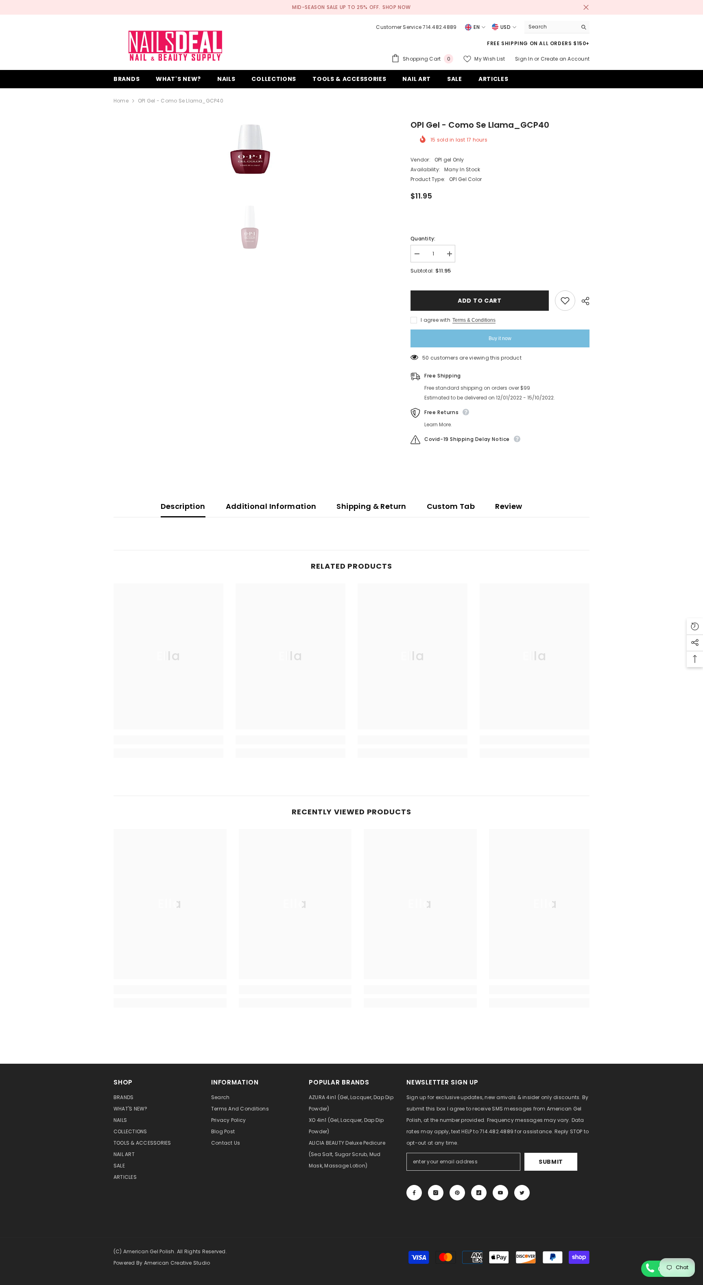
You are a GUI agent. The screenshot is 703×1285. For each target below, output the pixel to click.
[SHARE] (582, 301)
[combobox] (550, 27)
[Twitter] (522, 1192)
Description (183, 506)
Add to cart (480, 301)
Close (586, 7)
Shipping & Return (371, 506)
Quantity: (422, 238)
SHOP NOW (396, 7)
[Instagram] (435, 1192)
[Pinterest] (457, 1192)
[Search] (556, 27)
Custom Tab (451, 506)
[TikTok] (479, 1192)
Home (121, 100)
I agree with (435, 319)
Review (508, 506)
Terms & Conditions (474, 320)
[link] (168, 739)
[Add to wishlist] (565, 300)
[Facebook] (414, 1192)
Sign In (524, 58)
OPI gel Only (449, 159)
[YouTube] (500, 1192)
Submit (551, 1162)
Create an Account (565, 58)
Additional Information (271, 506)
